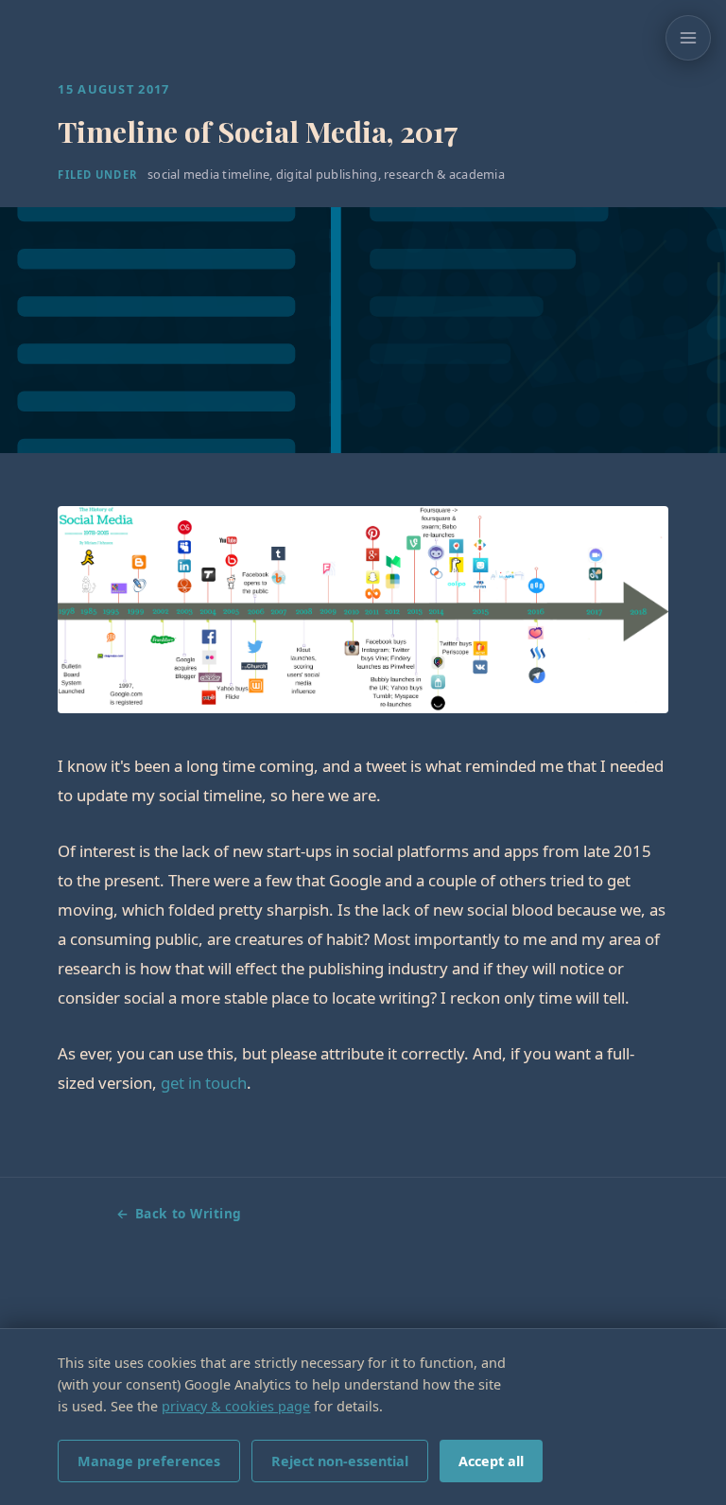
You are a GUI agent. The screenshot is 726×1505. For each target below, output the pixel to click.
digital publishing (327, 174)
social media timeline (208, 174)
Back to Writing (188, 1213)
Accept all (491, 1461)
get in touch (204, 1083)
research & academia (444, 174)
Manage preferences (149, 1461)
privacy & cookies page (236, 1406)
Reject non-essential (339, 1461)
